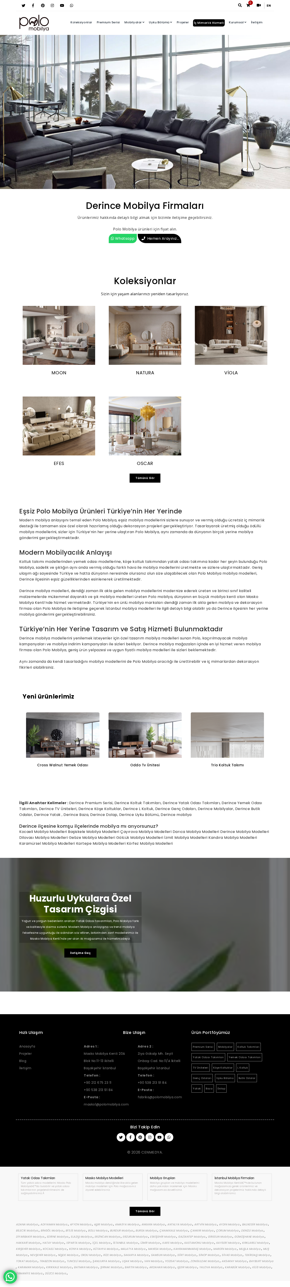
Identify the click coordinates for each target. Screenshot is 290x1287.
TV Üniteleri (200, 1067)
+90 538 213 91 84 (98, 1090)
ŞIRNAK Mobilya (111, 1267)
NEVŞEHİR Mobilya (43, 1255)
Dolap (221, 1088)
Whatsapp (124, 238)
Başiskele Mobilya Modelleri (94, 831)
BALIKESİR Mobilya (255, 1224)
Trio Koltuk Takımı (145, 765)
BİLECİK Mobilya (27, 1230)
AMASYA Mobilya (127, 1224)
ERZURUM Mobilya (135, 1237)
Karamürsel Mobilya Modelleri (47, 843)
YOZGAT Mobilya (177, 1261)
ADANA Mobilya (27, 1224)
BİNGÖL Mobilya (52, 1230)
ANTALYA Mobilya (179, 1224)
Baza (209, 1088)
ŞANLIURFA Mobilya (106, 1261)
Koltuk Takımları (248, 1047)
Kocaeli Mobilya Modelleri (43, 831)
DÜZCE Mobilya (56, 1273)
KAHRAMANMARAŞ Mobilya (192, 1249)
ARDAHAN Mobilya (162, 1267)
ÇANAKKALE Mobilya (173, 1230)
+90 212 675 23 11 (97, 1082)
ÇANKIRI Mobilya (202, 1230)
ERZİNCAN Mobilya (107, 1237)
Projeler (183, 22)
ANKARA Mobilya (153, 1224)
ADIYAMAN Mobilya (54, 1224)
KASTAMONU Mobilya (199, 1243)
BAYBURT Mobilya (261, 1261)
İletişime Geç (80, 953)
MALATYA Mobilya (133, 1249)
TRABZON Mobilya (52, 1261)
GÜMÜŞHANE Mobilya (249, 1237)
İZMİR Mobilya (150, 1243)
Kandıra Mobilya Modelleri (232, 837)
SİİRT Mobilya (187, 1255)
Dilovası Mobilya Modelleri (44, 837)
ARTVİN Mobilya (205, 1224)
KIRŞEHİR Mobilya (28, 1249)
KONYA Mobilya (80, 1249)
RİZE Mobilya (112, 1255)
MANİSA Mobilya (160, 1249)
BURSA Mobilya (146, 1230)
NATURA (145, 373)
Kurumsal (236, 22)
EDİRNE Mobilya (58, 1237)
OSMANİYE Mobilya (29, 1273)
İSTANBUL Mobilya (126, 1243)
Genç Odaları (202, 1078)
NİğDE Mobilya (68, 1255)
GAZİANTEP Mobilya (192, 1237)
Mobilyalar (133, 22)
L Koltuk (242, 1067)
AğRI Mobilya (103, 1224)
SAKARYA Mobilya (136, 1255)
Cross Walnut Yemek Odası (227, 765)
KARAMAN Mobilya (31, 1267)
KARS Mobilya (172, 1243)
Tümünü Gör (145, 478)
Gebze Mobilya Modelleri (92, 837)
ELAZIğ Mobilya (82, 1237)
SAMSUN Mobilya (163, 1255)
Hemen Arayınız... (163, 238)
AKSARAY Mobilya (234, 1261)
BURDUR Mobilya (122, 1230)
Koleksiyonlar (81, 22)
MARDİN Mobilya (225, 1249)
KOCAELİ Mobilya (55, 1249)
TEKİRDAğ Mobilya (257, 1255)
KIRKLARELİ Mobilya (255, 1243)
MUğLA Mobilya (250, 1249)
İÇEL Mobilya (101, 1243)
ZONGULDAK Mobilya (205, 1261)
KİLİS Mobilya (261, 1267)
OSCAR (145, 463)
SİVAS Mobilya (232, 1255)
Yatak (197, 1088)
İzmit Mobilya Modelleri (186, 837)
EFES (59, 463)
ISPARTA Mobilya (78, 1243)
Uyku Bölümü (159, 22)
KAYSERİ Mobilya (228, 1243)
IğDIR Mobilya (187, 1267)
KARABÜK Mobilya (237, 1267)
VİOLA (231, 373)
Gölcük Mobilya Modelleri (140, 837)
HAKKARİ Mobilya (28, 1243)
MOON (59, 373)
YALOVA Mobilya (211, 1267)
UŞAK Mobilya (132, 1261)
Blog (22, 1061)
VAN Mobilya (153, 1261)
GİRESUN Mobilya (220, 1237)
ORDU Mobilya (91, 1255)
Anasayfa (27, 1046)
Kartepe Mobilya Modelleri (101, 843)
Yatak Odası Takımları (208, 1057)
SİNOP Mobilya (209, 1255)
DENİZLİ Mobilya (252, 1230)
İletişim (257, 22)
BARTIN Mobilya (136, 1267)
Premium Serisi (108, 22)
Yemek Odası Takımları (245, 1057)
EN (269, 5)
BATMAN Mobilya (86, 1267)
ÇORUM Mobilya (227, 1230)
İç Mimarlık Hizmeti (209, 23)
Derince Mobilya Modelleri (244, 831)
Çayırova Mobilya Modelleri (146, 831)
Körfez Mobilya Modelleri (150, 843)
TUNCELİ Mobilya (79, 1261)
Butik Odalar (247, 1078)
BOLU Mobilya (98, 1230)
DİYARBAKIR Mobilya (30, 1237)
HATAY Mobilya (53, 1243)
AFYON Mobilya (81, 1224)
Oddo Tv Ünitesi (63, 765)
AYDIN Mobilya (229, 1224)
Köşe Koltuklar (223, 1067)
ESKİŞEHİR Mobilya (163, 1237)
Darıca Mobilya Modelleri (196, 831)
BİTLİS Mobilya (75, 1230)
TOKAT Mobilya (27, 1261)
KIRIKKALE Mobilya (59, 1267)
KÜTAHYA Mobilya (106, 1249)
